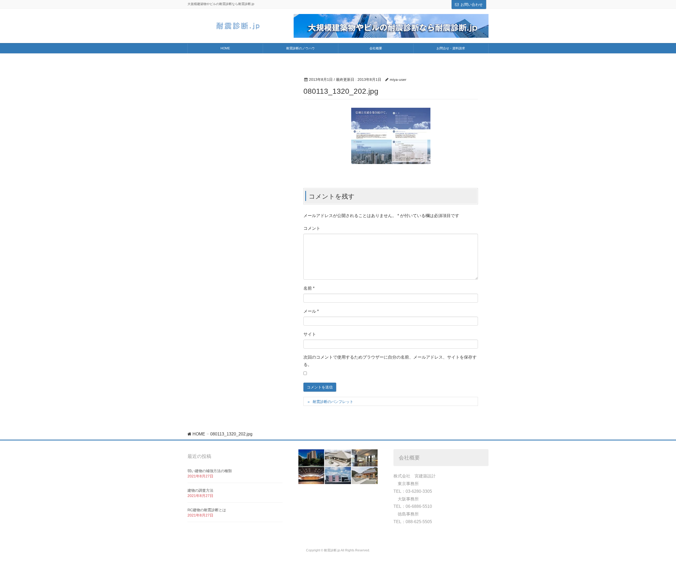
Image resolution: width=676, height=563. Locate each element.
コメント (311, 228)
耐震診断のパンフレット (335, 402)
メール (311, 311)
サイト (309, 334)
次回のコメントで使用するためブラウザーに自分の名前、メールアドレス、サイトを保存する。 (390, 361)
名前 (308, 288)
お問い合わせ (472, 4)
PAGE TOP (656, 541)
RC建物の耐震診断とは (206, 510)
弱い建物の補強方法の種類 (209, 471)
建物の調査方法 (200, 490)
